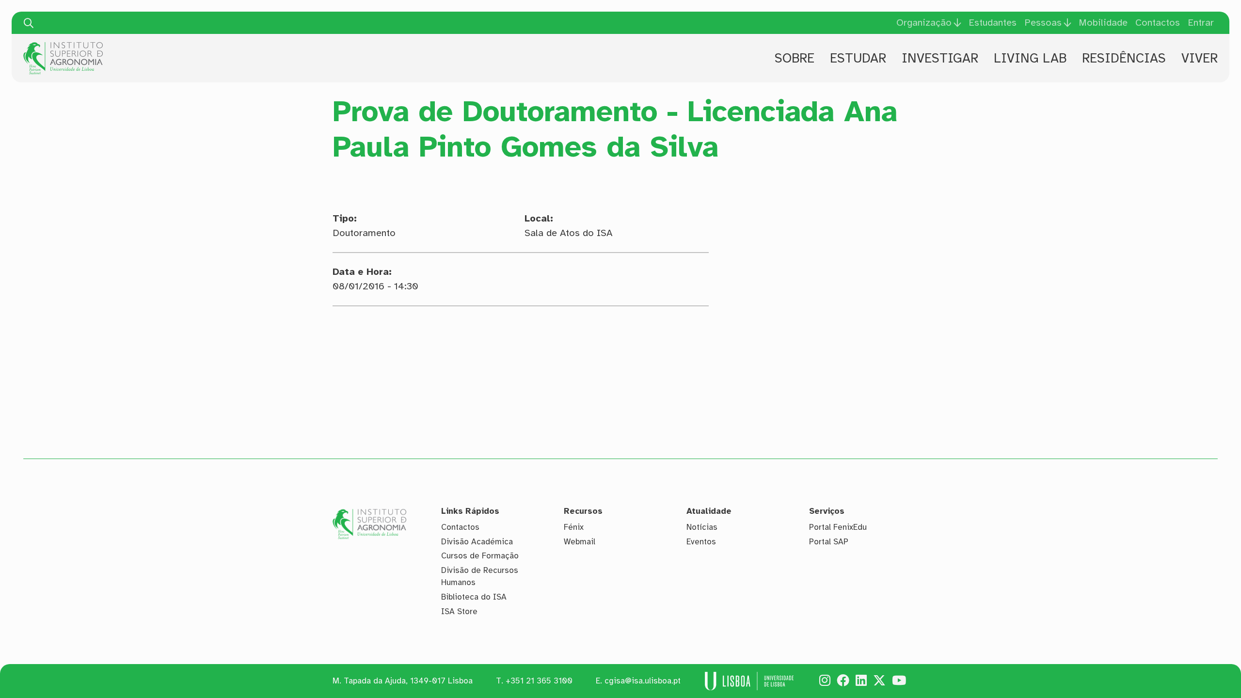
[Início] (63, 45)
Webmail (579, 542)
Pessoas (1043, 23)
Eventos (701, 542)
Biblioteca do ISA (474, 597)
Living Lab (1030, 58)
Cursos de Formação (480, 556)
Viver (1199, 58)
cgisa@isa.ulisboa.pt (643, 681)
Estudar (858, 58)
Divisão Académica (477, 542)
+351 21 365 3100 (539, 681)
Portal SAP (828, 542)
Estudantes (993, 22)
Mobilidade (1103, 22)
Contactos (1157, 22)
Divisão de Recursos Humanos (479, 576)
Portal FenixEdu (838, 527)
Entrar (1201, 22)
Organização (924, 23)
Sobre (794, 58)
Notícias (701, 527)
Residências (1124, 58)
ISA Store (459, 611)
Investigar (940, 58)
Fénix (574, 527)
